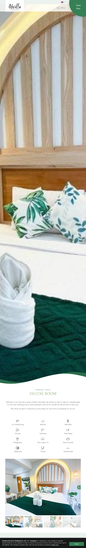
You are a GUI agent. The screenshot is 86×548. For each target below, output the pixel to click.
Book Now (78, 7)
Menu (63, 8)
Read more (55, 545)
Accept (76, 544)
